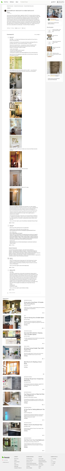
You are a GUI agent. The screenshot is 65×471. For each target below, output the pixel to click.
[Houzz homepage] (2, 2)
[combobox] (35, 2)
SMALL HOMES (26, 346)
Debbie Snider (27, 426)
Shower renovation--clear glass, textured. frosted (57, 30)
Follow (24, 28)
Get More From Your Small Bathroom (34, 440)
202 (43, 328)
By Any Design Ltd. (28, 412)
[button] (37, 34)
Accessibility (41, 463)
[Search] (21, 2)
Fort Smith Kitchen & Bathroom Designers (15, 249)
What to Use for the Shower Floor (33, 424)
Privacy (15, 461)
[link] (55, 20)
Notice (18, 461)
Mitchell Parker (28, 351)
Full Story (26, 309)
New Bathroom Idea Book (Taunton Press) (29, 220)
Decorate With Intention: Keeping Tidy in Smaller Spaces (33, 333)
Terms (15, 463)
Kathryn (26, 365)
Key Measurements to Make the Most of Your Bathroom (34, 394)
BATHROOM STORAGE (28, 376)
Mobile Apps (16, 466)
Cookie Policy (16, 464)
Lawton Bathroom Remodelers (21, 253)
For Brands (28, 466)
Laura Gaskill (27, 319)
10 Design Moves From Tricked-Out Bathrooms (33, 379)
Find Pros (6, 1)
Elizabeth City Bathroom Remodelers (30, 252)
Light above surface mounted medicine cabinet (57, 54)
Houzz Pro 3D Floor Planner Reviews (32, 464)
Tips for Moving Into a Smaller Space (34, 317)
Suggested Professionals (43, 461)
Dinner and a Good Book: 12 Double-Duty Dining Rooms (34, 303)
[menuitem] (6, 2)
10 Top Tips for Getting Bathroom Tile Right (34, 410)
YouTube (53, 463)
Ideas (17, 1)
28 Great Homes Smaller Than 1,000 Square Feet (34, 348)
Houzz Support (41, 464)
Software (12, 1)
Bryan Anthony (28, 305)
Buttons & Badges (29, 467)
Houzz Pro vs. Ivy (29, 461)
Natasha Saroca (28, 382)
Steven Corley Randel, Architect (31, 397)
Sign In (40, 467)
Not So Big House (25, 265)
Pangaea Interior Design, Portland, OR (32, 441)
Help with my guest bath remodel (56, 48)
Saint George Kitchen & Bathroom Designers (20, 251)
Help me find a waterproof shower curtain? (57, 42)
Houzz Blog (54, 458)
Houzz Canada (41, 458)
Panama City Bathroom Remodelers (18, 252)
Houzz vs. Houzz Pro (29, 460)
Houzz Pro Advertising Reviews (31, 463)
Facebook (54, 461)
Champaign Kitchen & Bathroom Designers (19, 250)
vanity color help (55, 35)
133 (43, 358)
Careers (15, 460)
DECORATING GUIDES (27, 300)
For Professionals (29, 458)
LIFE (24, 315)
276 (43, 404)
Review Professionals (42, 460)
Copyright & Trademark (18, 467)
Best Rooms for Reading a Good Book (33, 362)
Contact (40, 466)
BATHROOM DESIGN (27, 392)
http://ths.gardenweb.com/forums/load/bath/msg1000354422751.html (23, 230)
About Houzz (16, 458)
